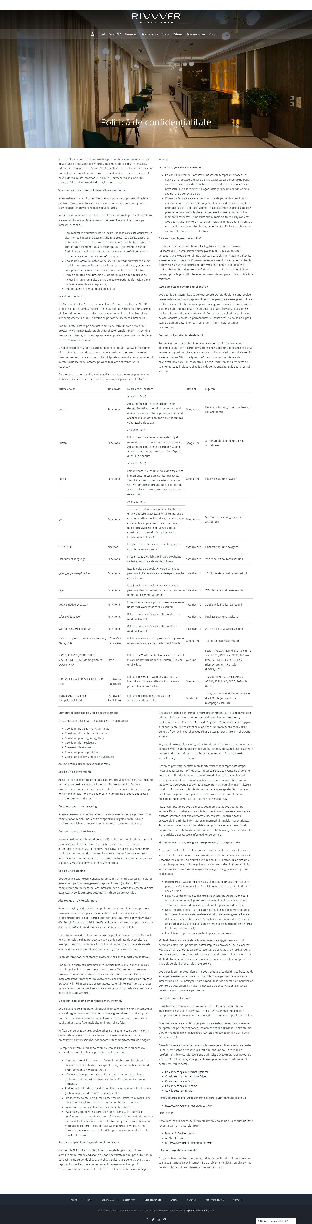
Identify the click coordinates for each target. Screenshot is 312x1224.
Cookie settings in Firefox (180, 1081)
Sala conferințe (153, 1199)
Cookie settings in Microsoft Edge (185, 1076)
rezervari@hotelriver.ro (94, 3)
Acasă (74, 1199)
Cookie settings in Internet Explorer (186, 1072)
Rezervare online (214, 1199)
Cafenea (191, 1199)
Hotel (89, 1199)
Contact (237, 1199)
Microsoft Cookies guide (180, 1133)
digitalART (190, 1210)
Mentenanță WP (206, 1210)
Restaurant (129, 1199)
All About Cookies (175, 1138)
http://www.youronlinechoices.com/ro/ (189, 1105)
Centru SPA (108, 1199)
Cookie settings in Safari (179, 1090)
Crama (174, 1199)
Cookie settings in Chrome (181, 1086)
